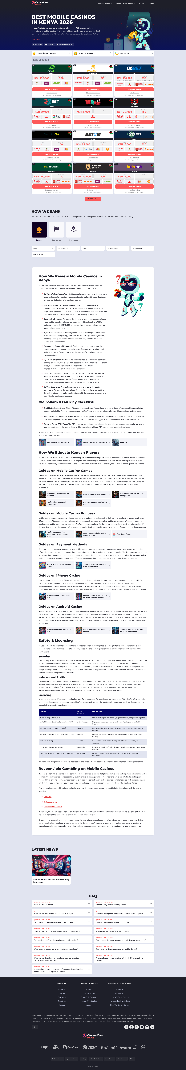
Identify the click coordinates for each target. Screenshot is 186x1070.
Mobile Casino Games (124, 3)
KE (34, 1027)
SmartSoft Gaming (88, 997)
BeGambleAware (50, 802)
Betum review (93, 158)
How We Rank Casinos (120, 997)
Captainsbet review (52, 158)
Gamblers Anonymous (53, 807)
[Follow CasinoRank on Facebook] (126, 1027)
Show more (91, 199)
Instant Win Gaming (89, 1001)
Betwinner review (51, 190)
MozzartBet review (93, 93)
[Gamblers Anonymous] (55, 1047)
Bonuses (61, 989)
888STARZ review (134, 125)
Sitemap (62, 1005)
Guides (141, 3)
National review (93, 190)
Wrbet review (93, 125)
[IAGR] (44, 1047)
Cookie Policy (93, 1067)
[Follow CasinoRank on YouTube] (142, 1027)
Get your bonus (51, 89)
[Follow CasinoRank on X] (137, 1027)
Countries (62, 1001)
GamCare (47, 797)
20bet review (134, 158)
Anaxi (89, 1005)
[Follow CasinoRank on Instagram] (131, 1027)
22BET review (51, 125)
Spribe (88, 989)
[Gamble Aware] (119, 1047)
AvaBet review (51, 93)
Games (62, 993)
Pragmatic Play (89, 993)
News (152, 3)
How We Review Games (119, 1005)
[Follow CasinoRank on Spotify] (147, 1027)
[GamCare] (70, 1047)
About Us (120, 989)
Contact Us (119, 993)
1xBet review (134, 93)
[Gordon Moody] (90, 1047)
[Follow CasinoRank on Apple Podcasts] (152, 1027)
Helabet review (134, 190)
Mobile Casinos (104, 3)
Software (62, 997)
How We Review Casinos (120, 1001)
